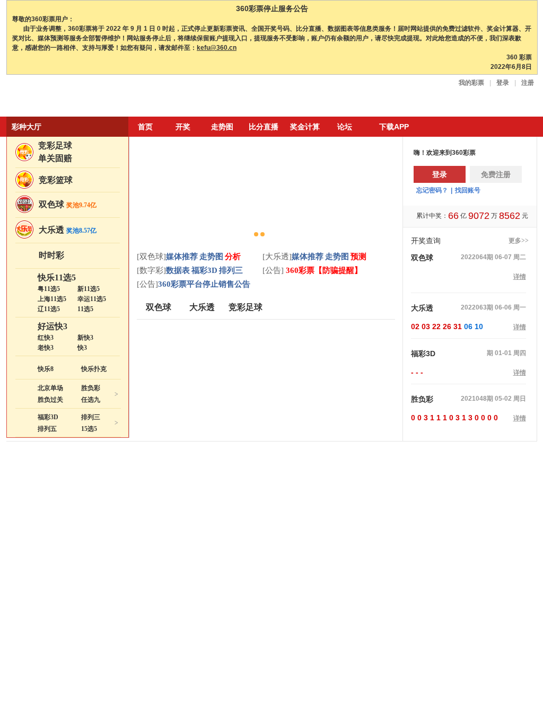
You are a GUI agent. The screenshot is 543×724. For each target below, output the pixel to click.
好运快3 (52, 326)
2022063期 (477, 307)
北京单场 (50, 388)
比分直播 (263, 126)
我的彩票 (471, 82)
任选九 (90, 399)
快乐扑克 (94, 369)
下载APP (394, 126)
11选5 (85, 309)
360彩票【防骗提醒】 (323, 270)
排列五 (47, 428)
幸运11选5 (91, 299)
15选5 (89, 428)
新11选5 (88, 289)
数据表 (178, 270)
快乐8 (46, 369)
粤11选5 (49, 289)
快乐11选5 (57, 277)
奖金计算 (305, 126)
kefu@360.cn (217, 47)
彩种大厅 (26, 126)
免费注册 (496, 174)
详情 (519, 276)
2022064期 (477, 257)
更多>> (519, 240)
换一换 (500, 483)
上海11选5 (52, 299)
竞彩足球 (55, 145)
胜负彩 (90, 388)
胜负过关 (50, 399)
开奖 (183, 126)
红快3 (46, 337)
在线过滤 (432, 704)
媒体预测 (488, 704)
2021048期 (477, 398)
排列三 (90, 417)
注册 (527, 82)
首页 (145, 126)
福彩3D (48, 417)
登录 (502, 82)
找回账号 (467, 190)
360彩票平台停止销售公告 (204, 284)
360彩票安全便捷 (55, 96)
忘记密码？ (432, 190)
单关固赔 (55, 158)
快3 (82, 347)
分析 (233, 256)
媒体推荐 (182, 256)
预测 (358, 256)
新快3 (85, 337)
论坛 (344, 126)
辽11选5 (49, 309)
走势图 (222, 126)
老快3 (46, 347)
